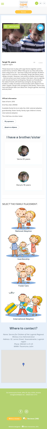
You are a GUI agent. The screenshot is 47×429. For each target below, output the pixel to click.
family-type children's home (31, 110)
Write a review (14, 419)
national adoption (36, 108)
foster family (16, 110)
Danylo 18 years (23, 185)
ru (44, 3)
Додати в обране (11, 127)
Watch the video (14, 26)
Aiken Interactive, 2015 (31, 427)
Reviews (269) (33, 419)
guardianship (6, 110)
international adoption (10, 113)
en (36, 3)
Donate (23, 12)
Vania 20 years (23, 159)
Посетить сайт (26, 346)
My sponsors (9, 121)
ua (40, 3)
